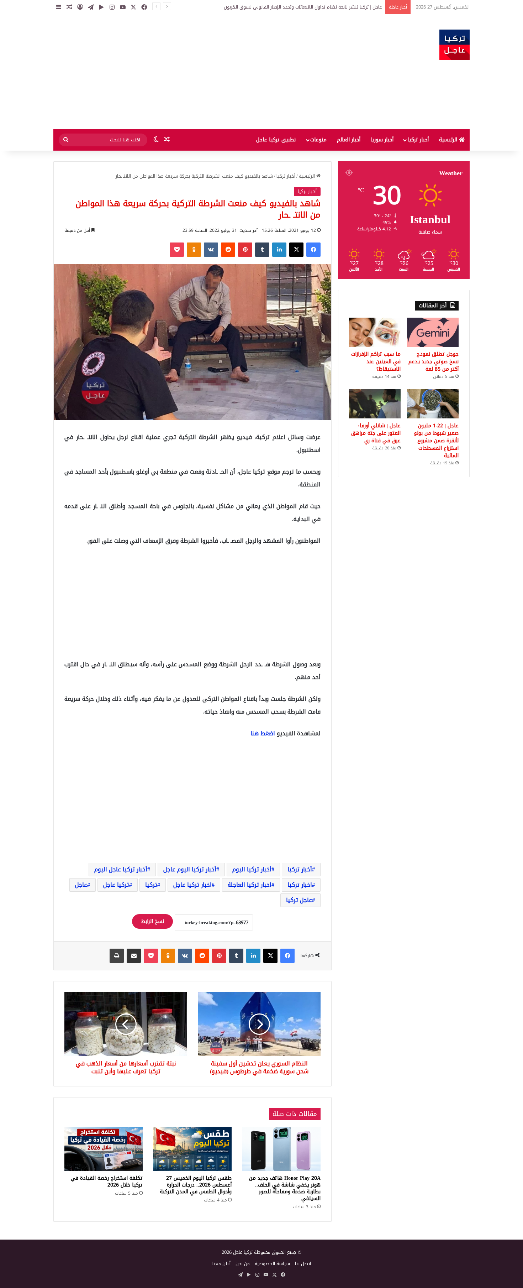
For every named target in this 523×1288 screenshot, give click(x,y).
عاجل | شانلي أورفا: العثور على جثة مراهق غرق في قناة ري (376, 433)
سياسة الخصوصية (272, 1263)
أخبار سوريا (381, 140)
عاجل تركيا (299, 900)
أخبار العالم (348, 140)
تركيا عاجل (116, 884)
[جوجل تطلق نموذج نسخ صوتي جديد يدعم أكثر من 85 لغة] (433, 332)
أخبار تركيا (418, 140)
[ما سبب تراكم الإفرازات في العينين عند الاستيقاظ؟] (375, 332)
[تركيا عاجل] (454, 45)
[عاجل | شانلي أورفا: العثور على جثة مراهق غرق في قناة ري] (375, 403)
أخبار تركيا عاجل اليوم (120, 869)
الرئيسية (449, 140)
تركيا (151, 884)
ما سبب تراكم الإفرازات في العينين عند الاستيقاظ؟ (376, 361)
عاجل (81, 884)
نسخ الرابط (152, 921)
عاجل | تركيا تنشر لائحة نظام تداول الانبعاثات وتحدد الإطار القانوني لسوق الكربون (303, 6)
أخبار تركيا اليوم (251, 869)
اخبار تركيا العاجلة (249, 884)
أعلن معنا (221, 1263)
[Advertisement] (190, 72)
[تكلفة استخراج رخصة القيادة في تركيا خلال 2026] (103, 1149)
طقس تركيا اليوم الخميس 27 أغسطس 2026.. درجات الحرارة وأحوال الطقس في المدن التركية (196, 1184)
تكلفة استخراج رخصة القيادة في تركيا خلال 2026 (107, 1181)
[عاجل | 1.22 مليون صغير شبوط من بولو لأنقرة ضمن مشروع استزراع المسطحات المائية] (433, 403)
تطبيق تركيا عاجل (276, 140)
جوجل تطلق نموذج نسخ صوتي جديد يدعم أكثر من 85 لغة (433, 361)
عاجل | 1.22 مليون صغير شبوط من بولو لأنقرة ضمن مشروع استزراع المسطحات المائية (436, 440)
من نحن (243, 1263)
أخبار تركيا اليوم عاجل (189, 869)
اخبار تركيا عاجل (192, 884)
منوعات (318, 140)
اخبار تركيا (299, 884)
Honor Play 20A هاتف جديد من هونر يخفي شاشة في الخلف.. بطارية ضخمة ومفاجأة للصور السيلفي (285, 1188)
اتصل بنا (303, 1263)
